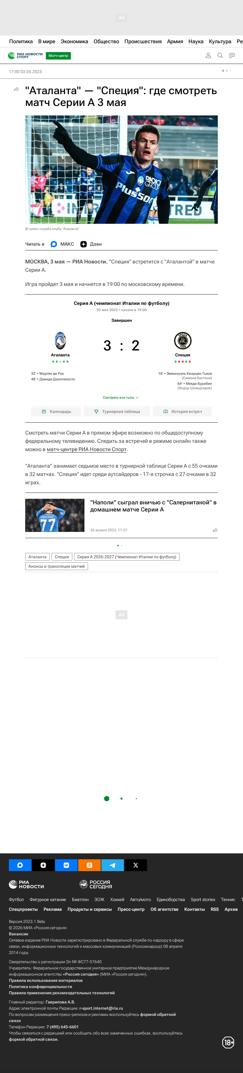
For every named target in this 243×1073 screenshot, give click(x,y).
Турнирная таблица (121, 411)
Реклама (53, 909)
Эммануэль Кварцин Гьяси (189, 373)
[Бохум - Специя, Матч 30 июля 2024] (176, 362)
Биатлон (80, 899)
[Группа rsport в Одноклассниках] (89, 865)
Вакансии (18, 934)
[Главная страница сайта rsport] (38, 55)
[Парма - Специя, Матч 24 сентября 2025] (190, 362)
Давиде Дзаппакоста (57, 379)
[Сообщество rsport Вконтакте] (66, 865)
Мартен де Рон (51, 373)
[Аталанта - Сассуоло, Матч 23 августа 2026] (64, 362)
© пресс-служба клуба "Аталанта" (52, 229)
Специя (62, 556)
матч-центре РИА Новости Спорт (87, 449)
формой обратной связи (33, 1039)
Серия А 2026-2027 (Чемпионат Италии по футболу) (126, 556)
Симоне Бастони (197, 378)
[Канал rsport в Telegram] (112, 865)
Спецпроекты (23, 909)
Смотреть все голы (118, 397)
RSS (215, 909)
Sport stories (203, 899)
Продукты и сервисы (90, 909)
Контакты (194, 909)
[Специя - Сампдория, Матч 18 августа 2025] (186, 362)
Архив (231, 909)
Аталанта (37, 556)
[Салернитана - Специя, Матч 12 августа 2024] (179, 362)
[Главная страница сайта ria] (9, 55)
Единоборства (171, 899)
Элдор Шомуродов (195, 388)
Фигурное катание (48, 899)
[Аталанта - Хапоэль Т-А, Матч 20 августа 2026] (60, 362)
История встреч (187, 411)
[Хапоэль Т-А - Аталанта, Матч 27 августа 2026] (67, 362)
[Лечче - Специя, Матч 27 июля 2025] (183, 362)
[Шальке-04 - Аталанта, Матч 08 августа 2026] (53, 362)
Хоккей (117, 899)
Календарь (60, 411)
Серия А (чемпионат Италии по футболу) (122, 303)
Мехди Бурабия (199, 384)
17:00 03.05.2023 (25, 71)
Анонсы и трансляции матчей (56, 566)
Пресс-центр (131, 909)
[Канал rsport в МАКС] (20, 865)
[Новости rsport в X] (135, 865)
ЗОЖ (99, 899)
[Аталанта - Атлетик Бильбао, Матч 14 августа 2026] (57, 362)
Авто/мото (140, 899)
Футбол (16, 899)
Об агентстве (164, 909)
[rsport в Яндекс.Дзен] (43, 865)
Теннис (228, 899)
